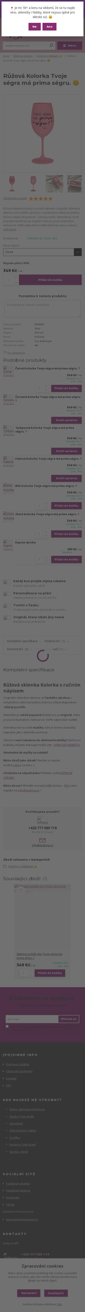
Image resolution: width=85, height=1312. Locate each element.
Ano (50, 26)
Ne (34, 26)
